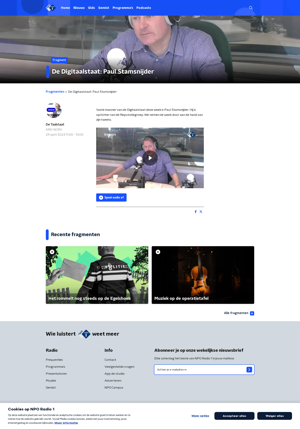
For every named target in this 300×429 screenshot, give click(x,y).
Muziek (51, 380)
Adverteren (113, 380)
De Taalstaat (55, 124)
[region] (150, 158)
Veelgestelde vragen (119, 366)
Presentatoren (56, 373)
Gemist (103, 8)
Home (65, 8)
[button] (250, 8)
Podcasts (143, 8)
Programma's (123, 8)
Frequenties (54, 359)
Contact (110, 359)
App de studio (115, 373)
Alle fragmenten (236, 313)
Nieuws (79, 8)
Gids (91, 8)
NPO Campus (114, 387)
